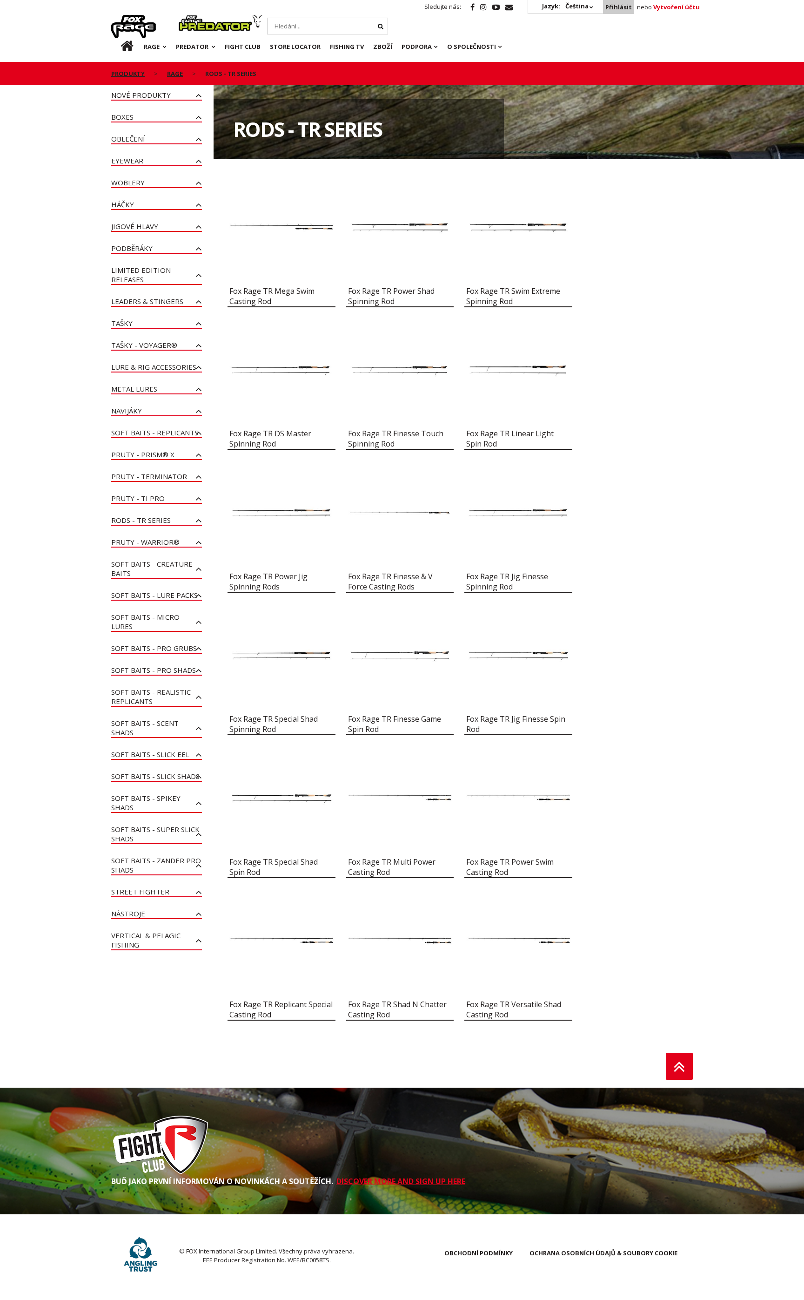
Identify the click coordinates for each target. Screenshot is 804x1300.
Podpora (417, 46)
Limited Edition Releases (141, 274)
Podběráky (132, 248)
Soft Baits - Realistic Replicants (151, 696)
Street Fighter (140, 891)
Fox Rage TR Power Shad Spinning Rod (391, 296)
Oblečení (128, 138)
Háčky (122, 204)
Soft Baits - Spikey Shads (146, 802)
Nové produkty (141, 95)
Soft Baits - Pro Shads (153, 670)
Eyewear (127, 160)
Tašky (122, 323)
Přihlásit (618, 7)
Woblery (128, 182)
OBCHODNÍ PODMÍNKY (478, 1253)
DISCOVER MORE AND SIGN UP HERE (400, 1181)
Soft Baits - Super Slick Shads (155, 834)
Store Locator (295, 46)
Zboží (382, 46)
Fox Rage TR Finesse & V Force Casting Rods (390, 581)
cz (119, 46)
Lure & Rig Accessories (153, 367)
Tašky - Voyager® (144, 345)
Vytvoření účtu (676, 7)
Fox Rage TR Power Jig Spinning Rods (268, 581)
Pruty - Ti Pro (138, 498)
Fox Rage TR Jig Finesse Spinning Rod (507, 581)
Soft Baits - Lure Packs (154, 595)
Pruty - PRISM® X (142, 454)
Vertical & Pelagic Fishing (146, 940)
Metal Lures (134, 388)
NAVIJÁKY (126, 410)
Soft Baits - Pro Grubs (154, 648)
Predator (194, 20)
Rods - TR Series (141, 520)
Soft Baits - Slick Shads (155, 776)
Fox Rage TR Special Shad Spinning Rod (273, 724)
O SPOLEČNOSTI (471, 46)
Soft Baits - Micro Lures (145, 621)
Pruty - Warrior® (145, 542)
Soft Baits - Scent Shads (145, 727)
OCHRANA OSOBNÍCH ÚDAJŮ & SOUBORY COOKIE (603, 1253)
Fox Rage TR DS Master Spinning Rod (270, 438)
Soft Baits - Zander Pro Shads (156, 865)
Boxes (122, 117)
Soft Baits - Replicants (154, 432)
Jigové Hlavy (134, 226)
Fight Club (243, 46)
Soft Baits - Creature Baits (152, 568)
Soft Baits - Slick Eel (150, 754)
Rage (120, 20)
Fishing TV (347, 46)
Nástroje (128, 913)
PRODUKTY (128, 73)
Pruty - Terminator (149, 476)
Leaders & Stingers (147, 301)
